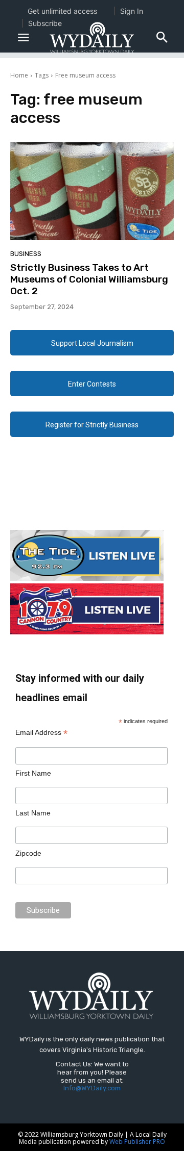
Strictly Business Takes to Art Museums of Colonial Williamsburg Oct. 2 (89, 279)
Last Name (33, 813)
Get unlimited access (62, 11)
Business (25, 253)
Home (19, 75)
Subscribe (45, 23)
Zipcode (28, 853)
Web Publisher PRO (137, 1141)
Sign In (131, 11)
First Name (33, 773)
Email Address (41, 732)
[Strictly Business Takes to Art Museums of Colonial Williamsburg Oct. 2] (92, 191)
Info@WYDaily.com (92, 1088)
